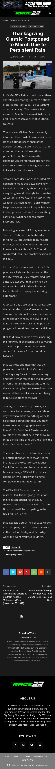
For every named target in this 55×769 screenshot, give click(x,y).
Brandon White (19, 57)
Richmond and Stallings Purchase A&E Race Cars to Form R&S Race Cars (40, 595)
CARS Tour (25, 756)
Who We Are (27, 760)
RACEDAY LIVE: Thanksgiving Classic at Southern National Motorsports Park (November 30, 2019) (15, 597)
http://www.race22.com (27, 637)
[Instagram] (23, 745)
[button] (50, 13)
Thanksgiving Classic (36, 26)
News (15, 756)
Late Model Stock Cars (20, 20)
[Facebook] (15, 745)
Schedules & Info (40, 756)
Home (5, 20)
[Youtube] (40, 745)
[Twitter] (32, 745)
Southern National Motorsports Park (19, 551)
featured (16, 547)
